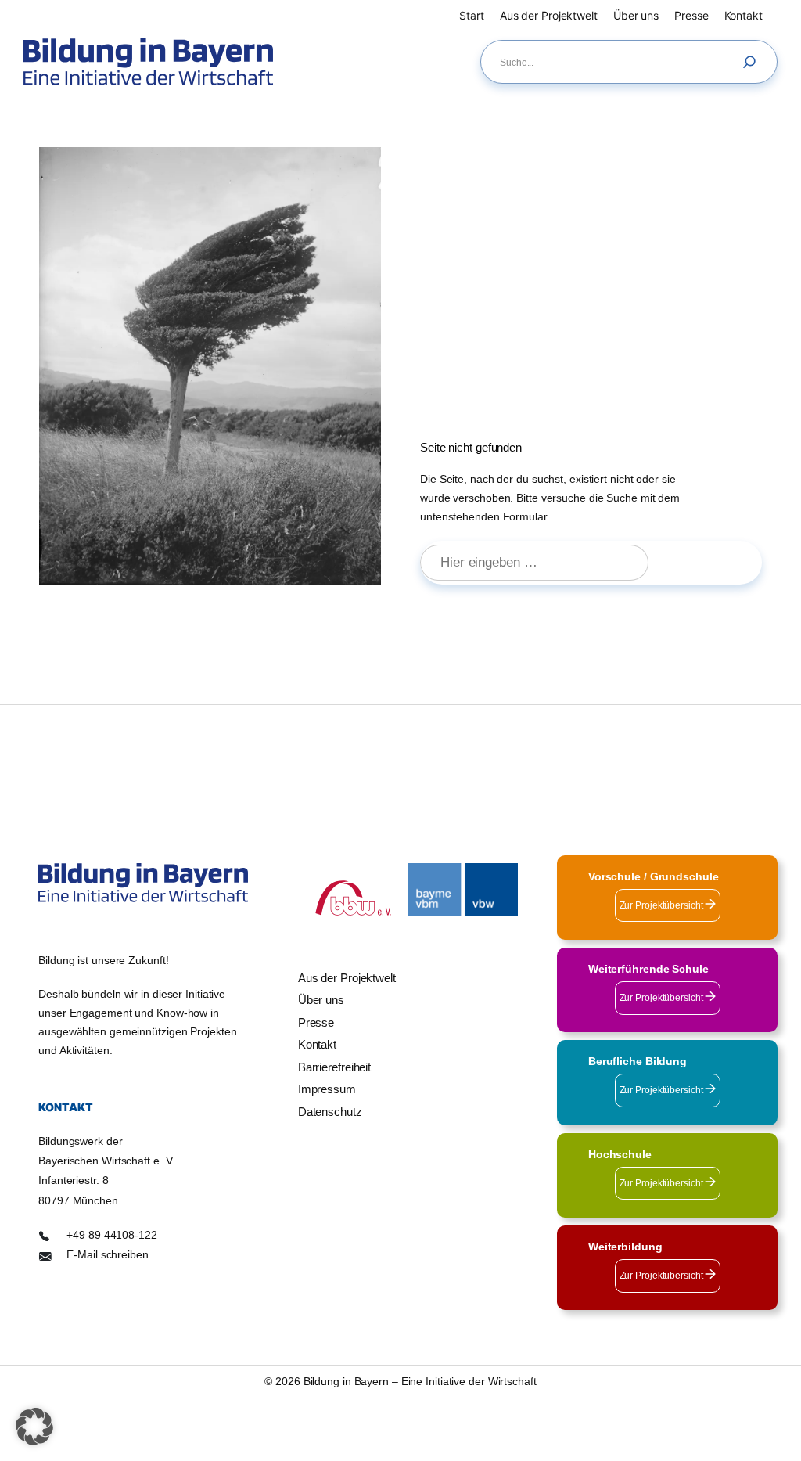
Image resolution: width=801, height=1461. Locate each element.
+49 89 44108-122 (111, 1235)
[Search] (753, 62)
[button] (34, 1426)
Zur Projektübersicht (663, 905)
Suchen (712, 562)
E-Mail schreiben (107, 1254)
